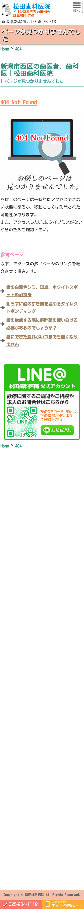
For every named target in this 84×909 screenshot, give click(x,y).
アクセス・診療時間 (27, 831)
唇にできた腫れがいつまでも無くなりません (42, 340)
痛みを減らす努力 (25, 721)
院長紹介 (17, 813)
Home (10, 690)
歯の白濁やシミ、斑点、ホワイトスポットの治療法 (42, 291)
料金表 (15, 794)
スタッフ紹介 (21, 819)
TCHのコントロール (26, 733)
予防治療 (17, 747)
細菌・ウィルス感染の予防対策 (36, 727)
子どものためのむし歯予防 (32, 759)
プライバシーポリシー (28, 870)
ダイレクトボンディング (30, 782)
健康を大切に (36, 695)
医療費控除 (19, 799)
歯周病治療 (19, 776)
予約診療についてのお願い (32, 837)
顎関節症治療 (21, 770)
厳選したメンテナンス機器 (32, 715)
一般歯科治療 (21, 753)
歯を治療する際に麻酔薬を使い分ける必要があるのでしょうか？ (42, 324)
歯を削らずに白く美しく (30, 709)
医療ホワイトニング (27, 764)
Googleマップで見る (29, 674)
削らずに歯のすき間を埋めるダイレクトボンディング (42, 307)
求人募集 (17, 843)
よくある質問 (21, 788)
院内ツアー (19, 825)
